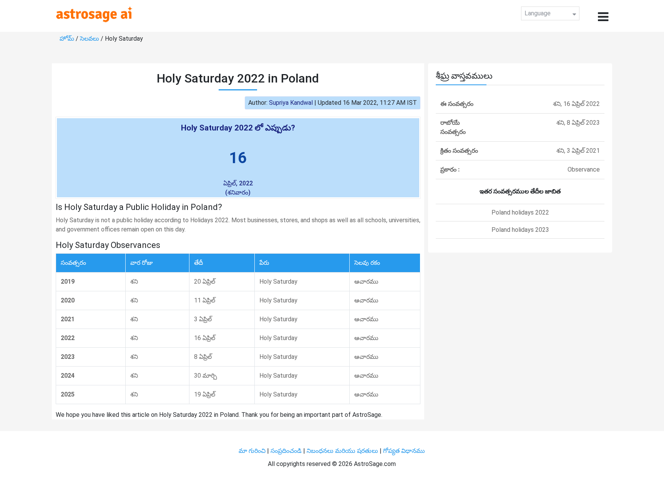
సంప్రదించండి (287, 450)
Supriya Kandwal (291, 102)
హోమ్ (68, 38)
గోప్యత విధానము (404, 450)
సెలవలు (90, 38)
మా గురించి (253, 450)
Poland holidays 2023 (520, 229)
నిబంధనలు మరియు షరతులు (343, 450)
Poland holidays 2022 (520, 212)
